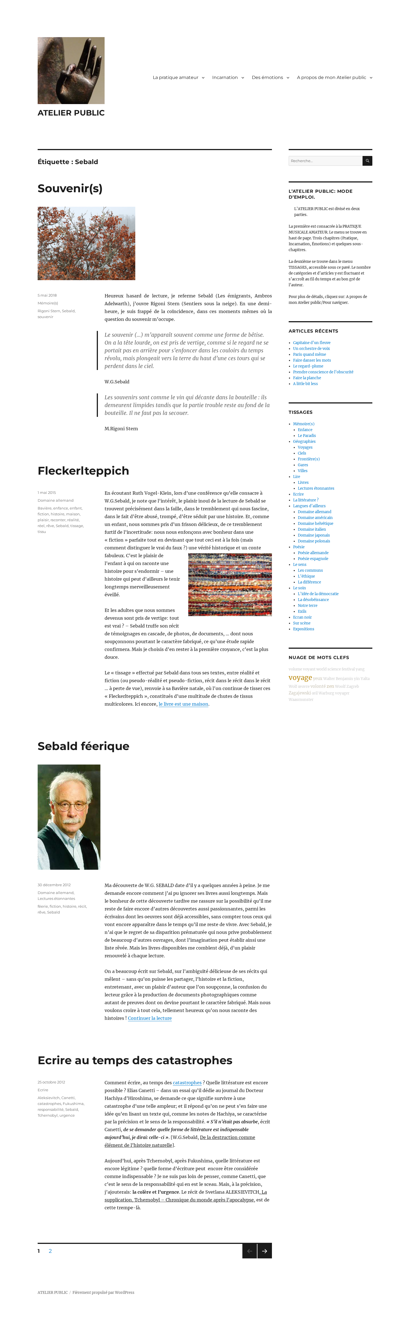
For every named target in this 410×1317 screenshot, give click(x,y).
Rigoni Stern (49, 311)
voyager (342, 693)
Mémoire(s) (48, 303)
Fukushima (73, 1103)
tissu (42, 531)
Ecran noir (302, 617)
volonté (318, 686)
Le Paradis (307, 435)
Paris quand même (309, 354)
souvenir (45, 316)
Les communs (310, 570)
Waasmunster (301, 699)
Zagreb (352, 686)
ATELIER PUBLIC (71, 112)
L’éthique (306, 576)
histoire (57, 514)
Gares (303, 465)
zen (330, 686)
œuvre (304, 686)
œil (315, 693)
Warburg (326, 693)
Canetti (68, 1097)
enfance (60, 508)
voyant (309, 669)
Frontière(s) (309, 459)
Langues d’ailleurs (309, 506)
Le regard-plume (308, 366)
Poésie (299, 547)
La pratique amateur (175, 77)
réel (41, 525)
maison (73, 514)
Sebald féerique (83, 746)
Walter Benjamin (338, 678)
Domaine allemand (56, 500)
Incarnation (225, 77)
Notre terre (307, 605)
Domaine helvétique (315, 523)
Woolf (340, 686)
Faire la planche (307, 378)
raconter (58, 520)
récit (82, 906)
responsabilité (51, 1109)
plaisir (43, 520)
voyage (300, 677)
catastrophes (187, 1082)
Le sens (300, 564)
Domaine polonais (314, 541)
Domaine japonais (314, 535)
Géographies (304, 441)
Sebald (68, 311)
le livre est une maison (183, 704)
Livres (303, 482)
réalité (73, 520)
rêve (50, 525)
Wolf (293, 686)
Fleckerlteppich (83, 470)
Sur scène (301, 623)
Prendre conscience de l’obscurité (323, 372)
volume (295, 669)
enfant (76, 508)
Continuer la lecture (150, 1018)
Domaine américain (315, 517)
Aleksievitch (49, 1097)
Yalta (365, 678)
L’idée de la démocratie (318, 594)
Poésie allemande (313, 553)
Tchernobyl (48, 1115)
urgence (67, 1115)
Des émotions (267, 77)
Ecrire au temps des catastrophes (135, 1060)
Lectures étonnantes (56, 898)
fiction (43, 514)
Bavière (45, 508)
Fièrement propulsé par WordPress (103, 1292)
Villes (303, 470)
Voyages (305, 447)
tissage (76, 525)
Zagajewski (300, 693)
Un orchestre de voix (311, 348)
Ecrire (43, 1090)
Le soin (299, 588)
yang (360, 669)
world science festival (335, 669)
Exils (302, 611)
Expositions (303, 629)
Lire (296, 476)
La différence (309, 582)
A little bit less (305, 383)
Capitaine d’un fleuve (312, 342)
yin (357, 678)
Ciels (302, 453)
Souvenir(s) (70, 188)
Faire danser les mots (312, 360)
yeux (317, 678)
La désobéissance (313, 599)
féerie (43, 906)
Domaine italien (312, 529)
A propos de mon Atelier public (331, 77)
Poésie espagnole (313, 558)
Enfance (305, 429)
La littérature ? (306, 500)
